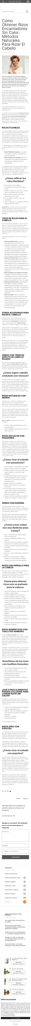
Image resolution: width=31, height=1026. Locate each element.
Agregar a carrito (18, 964)
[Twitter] (8, 791)
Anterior (18, 798)
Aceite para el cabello (15, 889)
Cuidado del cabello (15, 897)
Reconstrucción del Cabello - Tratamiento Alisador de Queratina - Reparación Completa (15, 927)
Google (5, 1014)
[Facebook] (3, 791)
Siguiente (25, 798)
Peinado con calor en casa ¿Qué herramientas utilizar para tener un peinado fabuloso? (15, 938)
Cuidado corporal (15, 881)
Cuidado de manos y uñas (15, 877)
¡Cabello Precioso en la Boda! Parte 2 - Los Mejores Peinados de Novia (15, 932)
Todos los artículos (11, 873)
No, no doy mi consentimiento (15, 1021)
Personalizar (15, 1024)
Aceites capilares (15, 893)
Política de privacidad (8, 999)
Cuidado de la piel (15, 885)
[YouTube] (10, 791)
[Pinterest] (5, 791)
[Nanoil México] (15, 1)
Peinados (15, 901)
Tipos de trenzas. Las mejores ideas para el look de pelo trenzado (15, 944)
